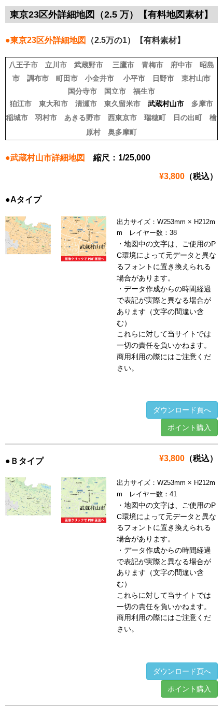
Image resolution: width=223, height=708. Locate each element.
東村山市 (196, 78)
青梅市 (152, 65)
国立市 (115, 91)
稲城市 (17, 117)
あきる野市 (82, 117)
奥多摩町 (122, 132)
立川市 (56, 65)
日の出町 (187, 117)
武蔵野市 (88, 65)
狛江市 (21, 103)
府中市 (181, 65)
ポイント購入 (189, 427)
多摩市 (202, 103)
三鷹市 (123, 65)
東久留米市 (122, 103)
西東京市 (122, 117)
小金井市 (99, 78)
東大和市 (53, 103)
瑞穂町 (155, 117)
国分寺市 (82, 91)
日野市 (163, 78)
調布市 (38, 78)
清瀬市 (86, 103)
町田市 (67, 78)
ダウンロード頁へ (182, 410)
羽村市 (46, 117)
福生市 (144, 91)
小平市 (134, 78)
